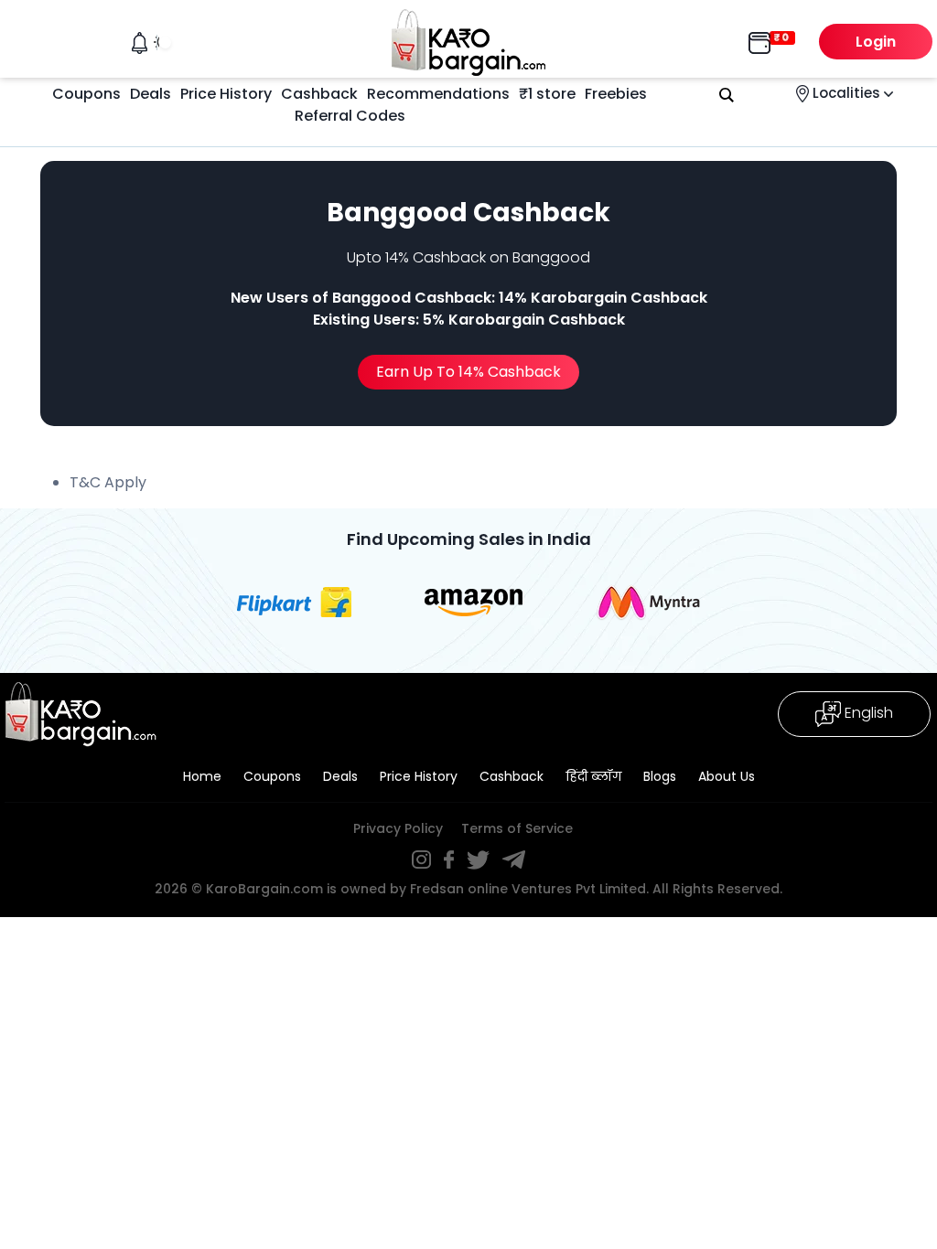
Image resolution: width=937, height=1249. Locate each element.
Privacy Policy (398, 828)
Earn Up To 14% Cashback (468, 371)
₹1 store (547, 93)
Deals (150, 93)
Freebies (616, 93)
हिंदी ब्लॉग (593, 776)
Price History (226, 93)
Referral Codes (350, 115)
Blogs (659, 776)
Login (876, 41)
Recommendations (438, 93)
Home (202, 776)
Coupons (86, 93)
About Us (726, 776)
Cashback (319, 93)
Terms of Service (517, 828)
